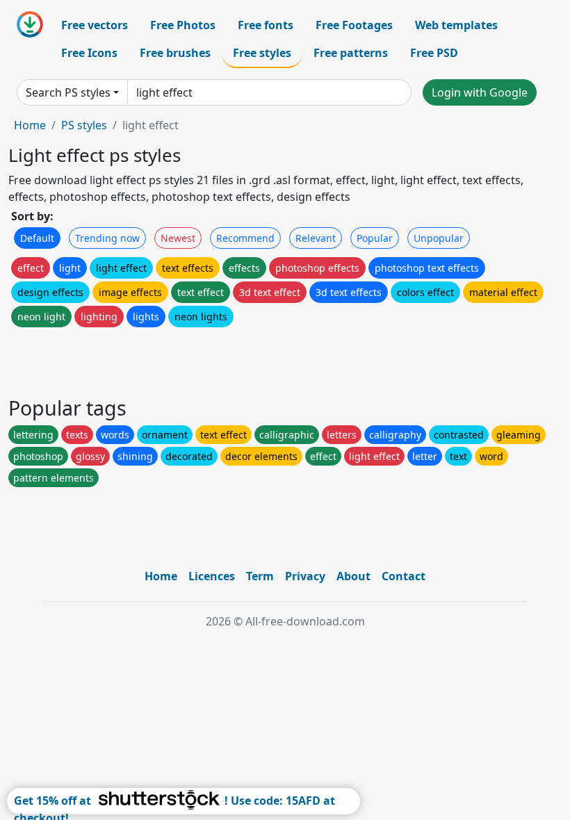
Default (37, 238)
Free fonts (265, 25)
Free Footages (354, 25)
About (353, 576)
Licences (211, 576)
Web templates (456, 25)
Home (30, 125)
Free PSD (434, 52)
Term (260, 576)
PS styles (84, 125)
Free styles (262, 52)
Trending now (107, 238)
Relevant (315, 238)
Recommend (245, 238)
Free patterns (351, 52)
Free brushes (175, 52)
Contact (403, 576)
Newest (178, 238)
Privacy (305, 576)
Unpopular (439, 238)
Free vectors (94, 25)
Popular (375, 238)
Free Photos (182, 25)
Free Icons (89, 52)
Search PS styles (68, 92)
